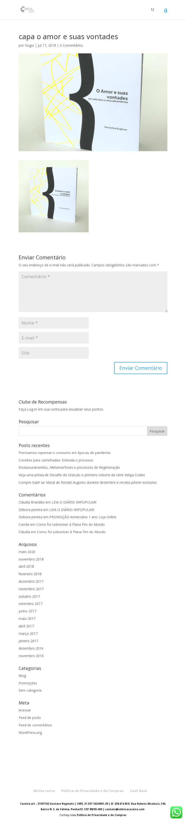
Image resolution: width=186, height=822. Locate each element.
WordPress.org (30, 732)
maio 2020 (27, 551)
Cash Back (138, 790)
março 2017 (28, 633)
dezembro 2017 (31, 581)
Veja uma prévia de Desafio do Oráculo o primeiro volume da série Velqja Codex (82, 475)
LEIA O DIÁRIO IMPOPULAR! (74, 502)
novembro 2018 (31, 559)
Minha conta (44, 790)
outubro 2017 (29, 596)
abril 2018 (26, 566)
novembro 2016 (31, 655)
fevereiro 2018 (30, 574)
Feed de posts (30, 717)
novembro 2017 (31, 589)
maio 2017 (27, 618)
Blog (22, 675)
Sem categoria (30, 690)
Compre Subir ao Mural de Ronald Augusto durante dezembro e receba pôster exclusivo (88, 482)
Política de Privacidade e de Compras (92, 790)
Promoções (28, 683)
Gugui (29, 45)
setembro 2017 (31, 603)
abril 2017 (26, 626)
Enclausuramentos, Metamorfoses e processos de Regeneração (69, 467)
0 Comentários (71, 45)
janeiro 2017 (28, 640)
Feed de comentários (35, 725)
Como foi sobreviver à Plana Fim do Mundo (70, 524)
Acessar (25, 710)
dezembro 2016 (31, 648)
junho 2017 (27, 611)
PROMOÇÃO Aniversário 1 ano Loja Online (82, 517)
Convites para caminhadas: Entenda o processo (56, 460)
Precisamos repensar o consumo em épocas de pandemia (64, 452)
